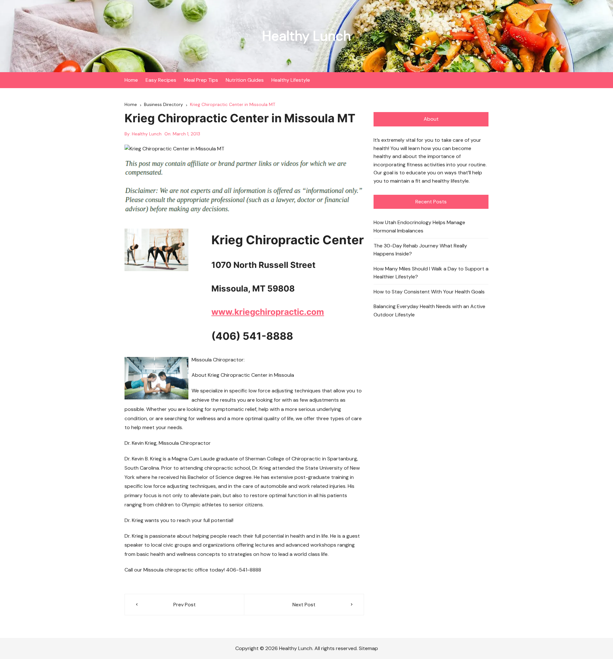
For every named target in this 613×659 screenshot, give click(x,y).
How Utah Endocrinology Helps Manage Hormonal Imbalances (419, 226)
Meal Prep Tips (201, 80)
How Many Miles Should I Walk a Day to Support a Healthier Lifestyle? (431, 272)
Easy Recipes (161, 80)
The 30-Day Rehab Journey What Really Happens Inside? (420, 249)
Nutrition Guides (245, 80)
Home (131, 80)
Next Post (303, 604)
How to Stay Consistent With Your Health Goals (429, 291)
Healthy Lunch (306, 36)
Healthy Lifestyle (290, 80)
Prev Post (184, 604)
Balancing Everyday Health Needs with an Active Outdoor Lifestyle (429, 310)
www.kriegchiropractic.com (267, 312)
